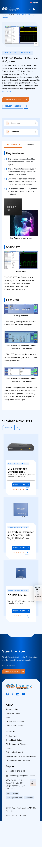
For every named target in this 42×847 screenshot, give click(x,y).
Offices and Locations (15, 721)
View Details (18, 489)
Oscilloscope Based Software (18, 760)
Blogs (8, 717)
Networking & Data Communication (21, 756)
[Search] (30, 9)
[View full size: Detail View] (21, 34)
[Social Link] (7, 694)
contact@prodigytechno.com (22, 776)
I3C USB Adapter (17, 595)
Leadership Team (13, 713)
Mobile (9, 748)
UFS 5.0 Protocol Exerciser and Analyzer (17, 471)
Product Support (12, 793)
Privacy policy (11, 815)
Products (12, 15)
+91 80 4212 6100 (17, 771)
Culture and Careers (14, 725)
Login (34, 9)
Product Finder (12, 736)
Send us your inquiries (14, 798)
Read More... (7, 91)
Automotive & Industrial (15, 752)
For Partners (29, 798)
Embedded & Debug (14, 740)
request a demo (38, 595)
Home (4, 15)
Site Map (22, 815)
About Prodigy (12, 709)
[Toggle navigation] (38, 9)
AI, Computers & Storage (16, 744)
